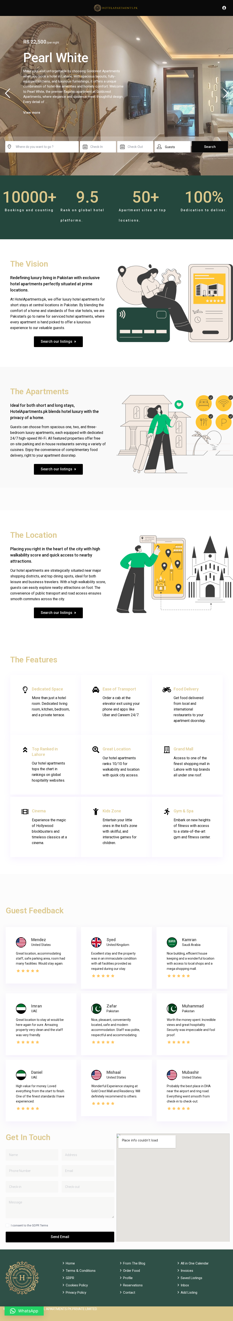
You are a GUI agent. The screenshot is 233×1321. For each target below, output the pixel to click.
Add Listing (189, 1292)
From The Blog (134, 1263)
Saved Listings (191, 1278)
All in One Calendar (195, 1263)
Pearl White (55, 57)
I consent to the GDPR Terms (29, 1225)
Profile (128, 1278)
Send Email (60, 1237)
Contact (129, 1292)
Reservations (133, 1285)
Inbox (185, 1285)
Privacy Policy (76, 1292)
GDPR (70, 1278)
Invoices (187, 1271)
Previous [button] (7, 95)
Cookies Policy (77, 1285)
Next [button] (226, 95)
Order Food (131, 1271)
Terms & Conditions (81, 1271)
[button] (24, 1311)
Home (70, 1263)
